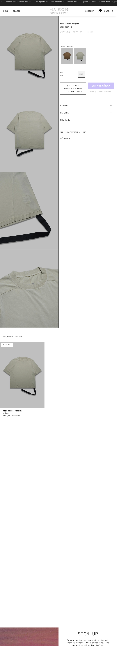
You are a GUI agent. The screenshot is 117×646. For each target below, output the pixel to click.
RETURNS (64, 112)
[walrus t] (22, 375)
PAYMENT (64, 105)
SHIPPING (65, 119)
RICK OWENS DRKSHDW (69, 24)
